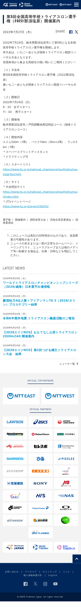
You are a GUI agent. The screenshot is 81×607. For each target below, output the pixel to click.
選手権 (7, 219)
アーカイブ (31, 571)
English (52, 575)
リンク (66, 571)
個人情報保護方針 (33, 575)
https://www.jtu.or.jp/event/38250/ (26, 206)
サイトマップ (50, 571)
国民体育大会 (38, 219)
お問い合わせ (12, 571)
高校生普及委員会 (60, 219)
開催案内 (20, 219)
